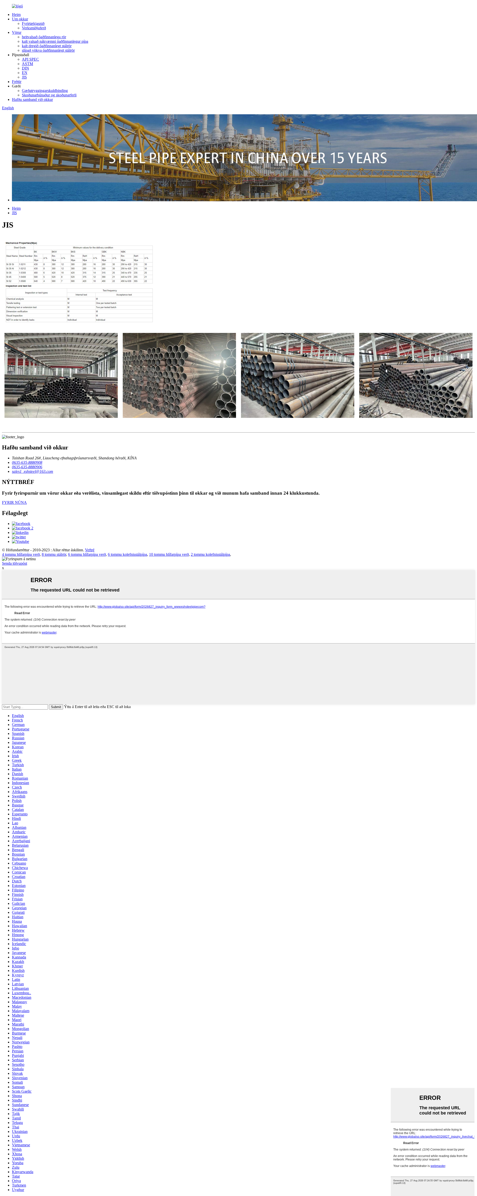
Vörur (16, 32)
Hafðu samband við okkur (32, 99)
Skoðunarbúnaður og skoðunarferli (49, 95)
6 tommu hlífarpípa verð (87, 554)
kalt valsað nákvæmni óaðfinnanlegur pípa (55, 41)
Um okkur (20, 19)
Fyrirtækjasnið (33, 23)
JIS (24, 77)
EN (24, 73)
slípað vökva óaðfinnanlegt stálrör (48, 50)
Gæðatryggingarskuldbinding (45, 90)
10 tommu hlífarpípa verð (169, 554)
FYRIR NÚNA (14, 502)
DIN (25, 68)
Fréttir (16, 82)
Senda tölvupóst (14, 563)
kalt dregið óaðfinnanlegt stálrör (47, 46)
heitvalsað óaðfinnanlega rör (44, 37)
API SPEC (30, 59)
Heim (16, 14)
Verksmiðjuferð (34, 28)
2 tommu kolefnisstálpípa (210, 554)
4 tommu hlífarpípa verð (21, 554)
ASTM (27, 64)
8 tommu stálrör (54, 554)
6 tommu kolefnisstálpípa (127, 554)
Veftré (89, 550)
